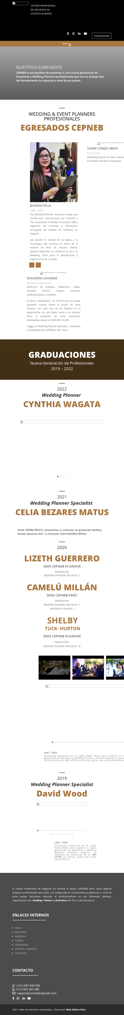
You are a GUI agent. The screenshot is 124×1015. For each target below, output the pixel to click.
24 (115, 742)
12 (82, 742)
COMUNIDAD (21, 944)
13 (85, 742)
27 (72, 834)
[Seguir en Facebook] (31, 265)
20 (104, 742)
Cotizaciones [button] (101, 36)
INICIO (18, 927)
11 (80, 742)
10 (77, 742)
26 (121, 742)
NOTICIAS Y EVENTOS (26, 948)
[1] (62, 422)
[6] (62, 804)
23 (113, 742)
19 (102, 742)
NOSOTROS (21, 932)
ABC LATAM (71, 760)
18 (99, 742)
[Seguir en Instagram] (38, 265)
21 (107, 742)
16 (93, 742)
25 (118, 742)
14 (88, 742)
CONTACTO (20, 953)
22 (110, 742)
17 (96, 742)
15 (91, 742)
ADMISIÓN (20, 936)
